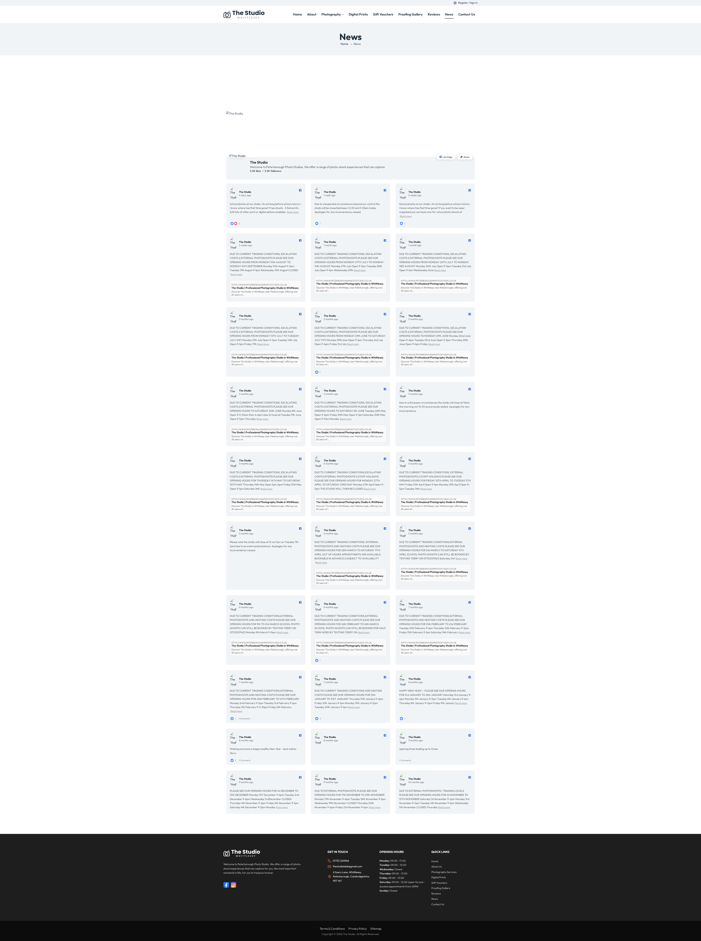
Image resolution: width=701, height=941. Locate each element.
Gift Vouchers (383, 14)
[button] (446, 157)
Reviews (434, 14)
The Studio (259, 162)
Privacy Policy (357, 928)
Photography (331, 14)
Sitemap (375, 928)
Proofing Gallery (410, 14)
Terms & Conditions (332, 928)
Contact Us (466, 14)
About (311, 14)
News (449, 14)
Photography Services (444, 872)
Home (297, 14)
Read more (293, 212)
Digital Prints (358, 14)
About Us (436, 866)
